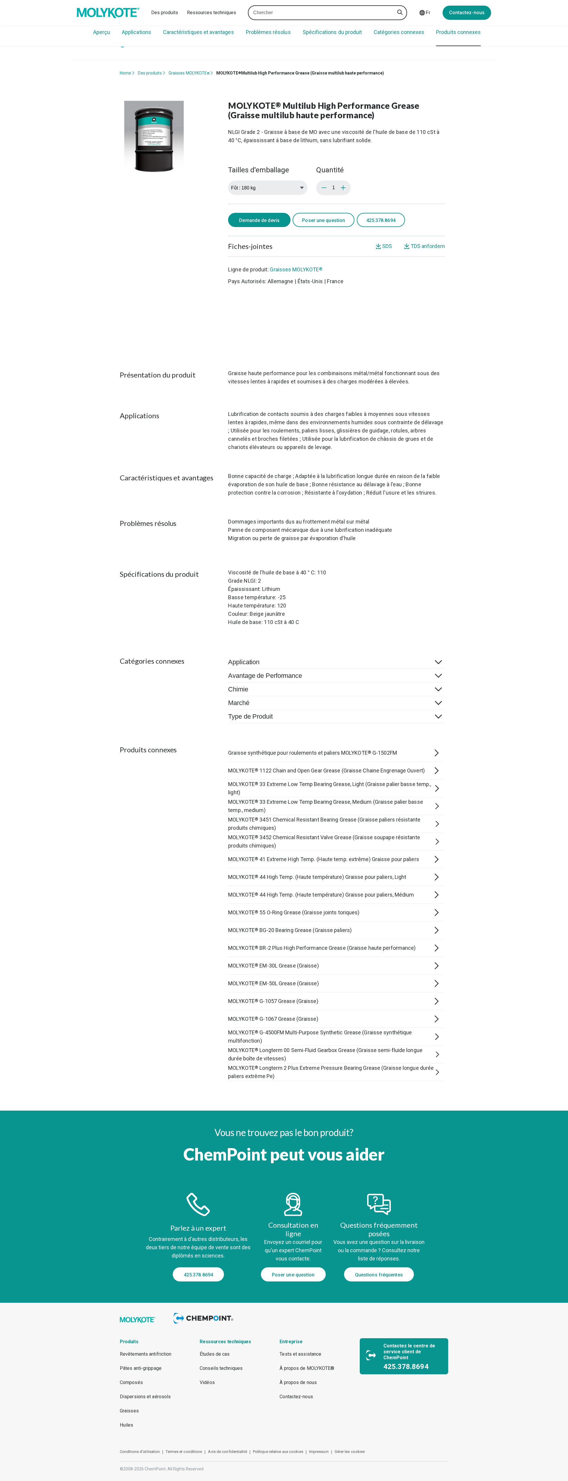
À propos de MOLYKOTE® (307, 1368)
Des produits (164, 12)
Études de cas (215, 1354)
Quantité (330, 170)
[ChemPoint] (204, 1324)
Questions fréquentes (379, 1275)
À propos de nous (298, 1382)
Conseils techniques (221, 1368)
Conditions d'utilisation (140, 1451)
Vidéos (207, 1382)
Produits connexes (458, 32)
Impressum (319, 1451)
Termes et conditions (184, 1451)
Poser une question (323, 220)
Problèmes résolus (268, 32)
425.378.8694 (198, 1275)
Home (125, 73)
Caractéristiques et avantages (198, 32)
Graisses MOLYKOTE (189, 73)
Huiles (126, 1425)
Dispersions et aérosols (145, 1396)
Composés (131, 1382)
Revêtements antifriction (145, 1354)
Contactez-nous (467, 12)
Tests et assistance (300, 1354)
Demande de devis (259, 220)
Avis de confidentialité (227, 1451)
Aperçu (101, 32)
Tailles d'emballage (258, 170)
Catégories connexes (399, 32)
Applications (136, 32)
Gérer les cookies (350, 1451)
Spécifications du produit (332, 32)
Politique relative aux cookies (278, 1451)
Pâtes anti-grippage (141, 1368)
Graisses (129, 1411)
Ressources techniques (211, 12)
